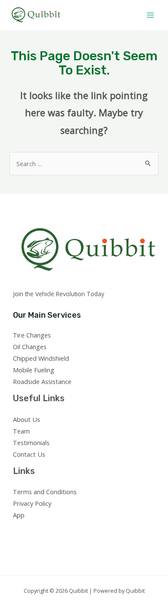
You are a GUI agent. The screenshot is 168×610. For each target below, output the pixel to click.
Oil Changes (30, 346)
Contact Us (29, 454)
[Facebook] (19, 531)
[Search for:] (83, 163)
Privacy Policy (32, 503)
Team (21, 431)
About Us (26, 419)
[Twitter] (30, 531)
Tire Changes (32, 335)
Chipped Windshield (41, 358)
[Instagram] (42, 531)
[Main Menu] (150, 15)
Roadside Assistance (42, 381)
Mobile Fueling (33, 369)
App (19, 515)
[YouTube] (53, 531)
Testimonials (31, 442)
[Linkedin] (65, 531)
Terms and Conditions (45, 491)
